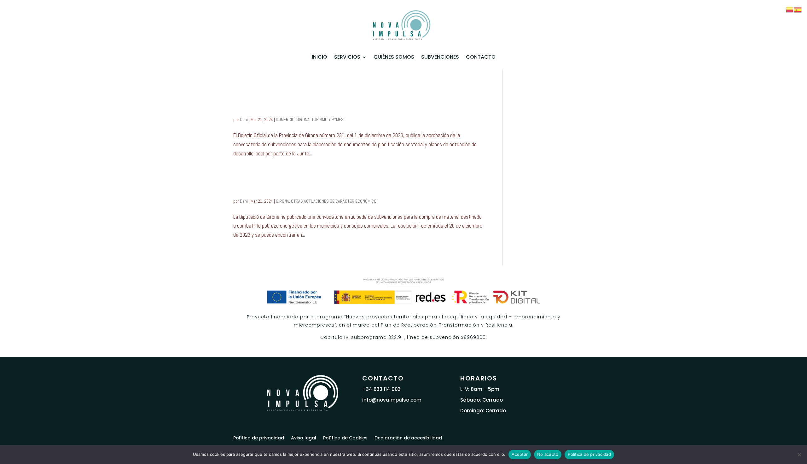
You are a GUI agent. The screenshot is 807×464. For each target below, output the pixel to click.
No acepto (547, 454)
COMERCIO (285, 119)
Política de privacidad (258, 437)
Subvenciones (440, 57)
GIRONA (303, 119)
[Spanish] (798, 9)
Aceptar (520, 454)
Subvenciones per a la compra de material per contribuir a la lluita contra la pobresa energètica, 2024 (356, 185)
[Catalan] (790, 9)
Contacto (481, 57)
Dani (244, 119)
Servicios (347, 57)
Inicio (319, 57)
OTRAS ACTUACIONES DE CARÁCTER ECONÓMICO (333, 201)
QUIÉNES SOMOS (394, 57)
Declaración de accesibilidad (408, 437)
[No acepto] (799, 454)
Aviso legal (303, 437)
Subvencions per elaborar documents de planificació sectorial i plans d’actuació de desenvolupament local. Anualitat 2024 (348, 99)
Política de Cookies (345, 437)
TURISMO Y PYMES (327, 119)
